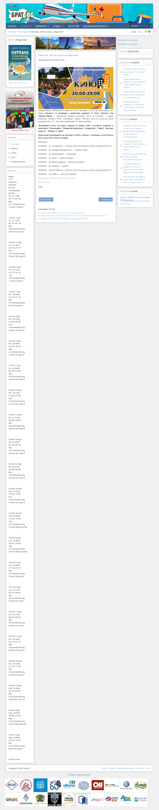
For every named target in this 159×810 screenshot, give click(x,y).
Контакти (140, 768)
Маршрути (40, 26)
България (15, 144)
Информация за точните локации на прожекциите (57, 178)
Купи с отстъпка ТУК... (18, 83)
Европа (14, 148)
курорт (124, 197)
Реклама (111, 768)
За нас (148, 768)
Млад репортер (18, 161)
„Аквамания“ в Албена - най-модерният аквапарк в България (64, 218)
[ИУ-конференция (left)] (20, 110)
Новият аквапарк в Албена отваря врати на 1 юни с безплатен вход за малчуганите (73, 216)
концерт (137, 201)
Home (104, 768)
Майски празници (139, 197)
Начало (12, 26)
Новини (25, 26)
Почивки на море (127, 40)
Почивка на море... (128, 44)
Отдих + (57, 26)
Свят (13, 157)
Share (40, 186)
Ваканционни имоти (94, 26)
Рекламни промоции (125, 768)
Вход (140, 31)
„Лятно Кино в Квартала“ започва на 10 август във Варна (62, 213)
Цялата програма (44, 182)
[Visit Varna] (76, 43)
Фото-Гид (73, 26)
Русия (13, 153)
